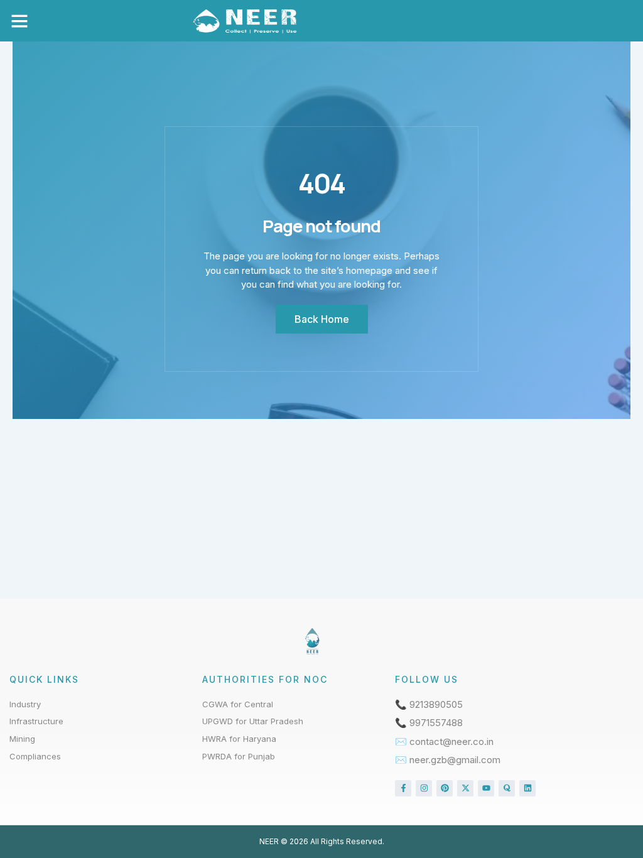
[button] (19, 21)
